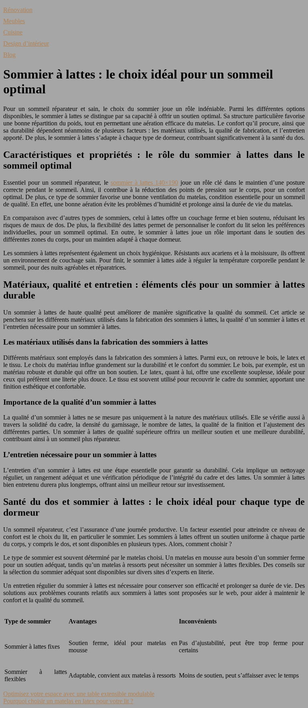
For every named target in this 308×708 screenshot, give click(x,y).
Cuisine (12, 32)
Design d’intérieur (26, 43)
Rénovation (17, 9)
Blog (9, 54)
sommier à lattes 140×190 (144, 182)
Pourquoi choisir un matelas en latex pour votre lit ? (68, 701)
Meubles (14, 21)
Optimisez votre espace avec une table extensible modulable (78, 693)
